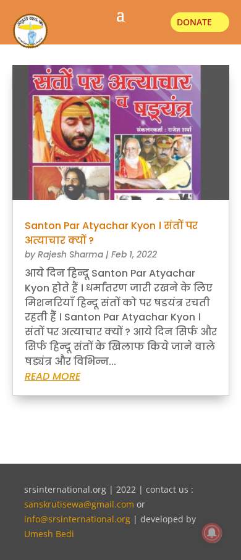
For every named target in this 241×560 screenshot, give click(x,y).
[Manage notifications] (212, 533)
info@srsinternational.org (77, 519)
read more (52, 376)
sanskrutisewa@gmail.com (79, 504)
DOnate (194, 22)
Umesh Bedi (49, 534)
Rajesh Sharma (70, 254)
